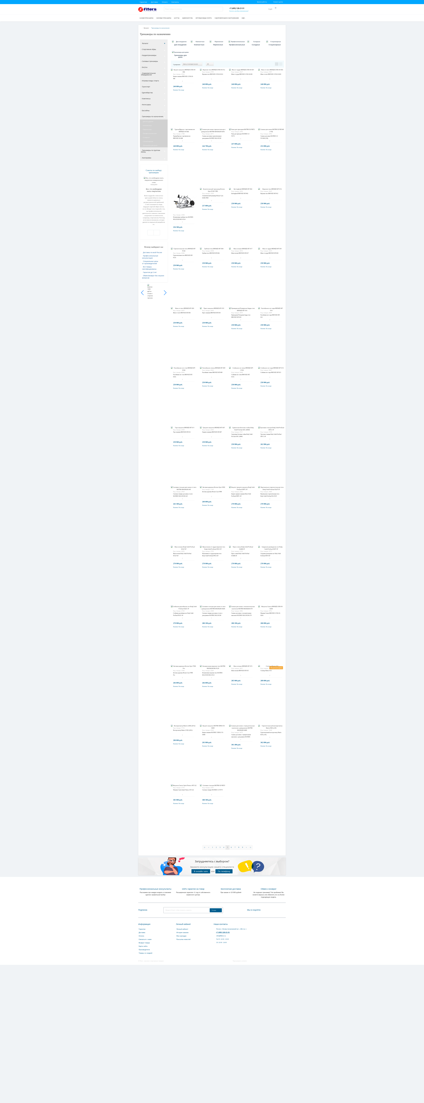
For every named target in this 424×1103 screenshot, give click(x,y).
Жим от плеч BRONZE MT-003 (182, 313)
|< (204, 847)
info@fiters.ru (221, 936)
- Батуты (144, 67)
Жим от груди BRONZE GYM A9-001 (242, 74)
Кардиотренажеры (146, 18)
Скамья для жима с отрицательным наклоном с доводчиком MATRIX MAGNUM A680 (241, 737)
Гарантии (143, 2)
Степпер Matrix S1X (266, 670)
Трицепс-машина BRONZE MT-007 (212, 432)
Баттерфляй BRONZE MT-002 (239, 193)
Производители (144, 949)
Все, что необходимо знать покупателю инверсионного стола (154, 190)
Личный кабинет (182, 929)
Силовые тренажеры (163, 18)
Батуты (176, 18)
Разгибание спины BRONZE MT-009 (212, 372)
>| (250, 847)
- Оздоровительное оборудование (148, 74)
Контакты (175, 2)
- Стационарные (147, 141)
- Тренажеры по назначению (152, 116)
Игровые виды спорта (204, 18)
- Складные (146, 137)
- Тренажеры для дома (149, 145)
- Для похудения (147, 121)
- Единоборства (147, 93)
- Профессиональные (149, 133)
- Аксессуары (146, 104)
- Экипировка (146, 158)
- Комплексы (145, 99)
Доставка (154, 2)
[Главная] (140, 28)
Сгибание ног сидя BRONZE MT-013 (270, 372)
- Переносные (146, 129)
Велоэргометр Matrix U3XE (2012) (182, 730)
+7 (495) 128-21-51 (223, 932)
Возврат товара (144, 943)
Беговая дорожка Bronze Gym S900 (212, 491)
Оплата (165, 2)
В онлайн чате (201, 871)
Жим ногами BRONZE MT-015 (240, 670)
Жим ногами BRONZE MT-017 (240, 253)
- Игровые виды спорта (150, 81)
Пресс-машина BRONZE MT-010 (211, 313)
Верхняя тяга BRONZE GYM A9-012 (212, 74)
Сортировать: (177, 64)
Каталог (145, 43)
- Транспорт (145, 87)
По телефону (224, 871)
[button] (142, 292)
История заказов (182, 932)
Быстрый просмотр (183, 72)
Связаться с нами (145, 939)
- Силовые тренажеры (149, 61)
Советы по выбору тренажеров (154, 171)
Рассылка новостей (183, 939)
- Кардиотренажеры (148, 55)
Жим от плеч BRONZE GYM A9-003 (270, 74)
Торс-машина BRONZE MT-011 (182, 432)
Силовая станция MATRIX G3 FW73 (212, 790)
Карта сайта (143, 946)
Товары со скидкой (145, 953)
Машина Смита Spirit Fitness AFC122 (183, 790)
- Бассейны (145, 110)
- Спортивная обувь (148, 49)
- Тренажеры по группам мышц (150, 151)
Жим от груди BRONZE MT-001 (269, 253)
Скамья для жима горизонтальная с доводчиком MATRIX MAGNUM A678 (212, 138)
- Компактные (147, 125)
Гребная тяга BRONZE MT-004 (211, 253)
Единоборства (187, 18)
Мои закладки (181, 936)
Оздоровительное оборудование (227, 18)
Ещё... (244, 18)
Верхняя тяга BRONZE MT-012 (269, 193)
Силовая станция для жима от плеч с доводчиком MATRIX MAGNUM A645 (212, 615)
